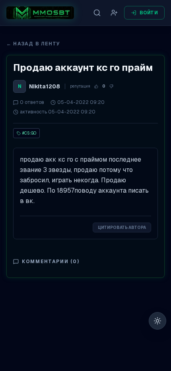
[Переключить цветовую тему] (157, 321)
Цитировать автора (122, 227)
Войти (149, 13)
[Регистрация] (114, 13)
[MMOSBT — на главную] (40, 12)
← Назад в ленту (33, 44)
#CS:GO (29, 133)
